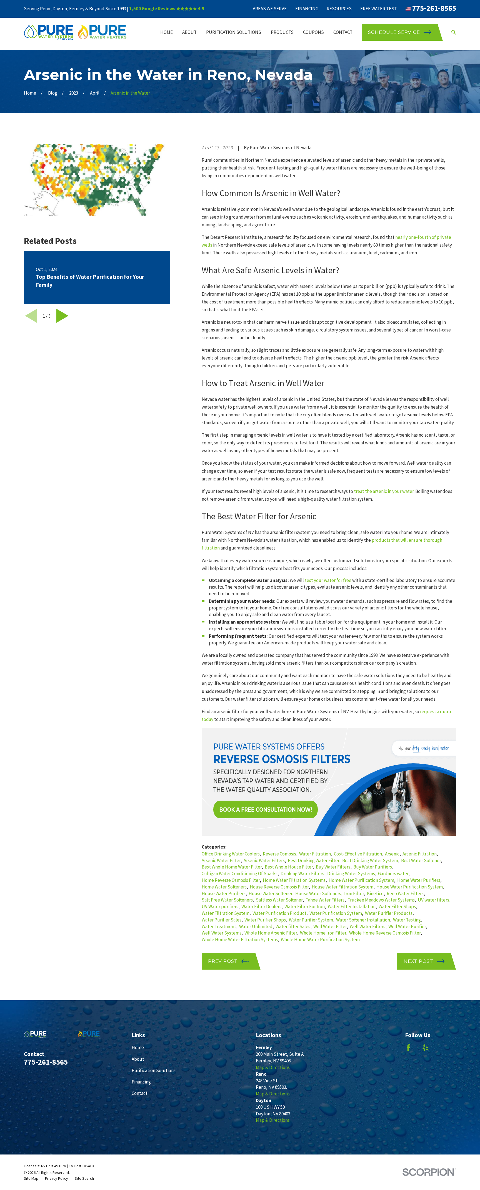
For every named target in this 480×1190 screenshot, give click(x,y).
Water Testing (407, 920)
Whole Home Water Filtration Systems (240, 939)
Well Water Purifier (407, 926)
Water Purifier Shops (265, 920)
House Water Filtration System (342, 887)
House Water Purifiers (224, 893)
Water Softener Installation (363, 920)
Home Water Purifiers (418, 880)
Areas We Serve (270, 9)
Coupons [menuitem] (313, 32)
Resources (339, 9)
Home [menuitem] (166, 32)
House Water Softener (270, 893)
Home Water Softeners (224, 887)
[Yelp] (425, 1047)
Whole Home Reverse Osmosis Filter (385, 933)
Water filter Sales (293, 926)
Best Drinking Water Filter (313, 860)
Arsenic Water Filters (264, 860)
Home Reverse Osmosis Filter (231, 880)
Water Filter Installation (352, 906)
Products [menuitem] (282, 32)
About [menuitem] (189, 32)
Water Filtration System (225, 913)
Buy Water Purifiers (372, 867)
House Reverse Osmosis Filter (279, 887)
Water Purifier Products (388, 913)
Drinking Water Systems (351, 873)
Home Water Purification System (361, 880)
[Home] (75, 32)
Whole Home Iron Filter (323, 933)
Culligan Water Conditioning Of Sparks (240, 873)
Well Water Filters (367, 926)
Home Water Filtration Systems (294, 880)
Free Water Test (378, 9)
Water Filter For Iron (304, 906)
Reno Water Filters (405, 893)
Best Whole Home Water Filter (232, 867)
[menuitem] (31, 1178)
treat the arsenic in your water (384, 491)
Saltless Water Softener (279, 900)
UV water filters (433, 900)
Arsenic (392, 854)
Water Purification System (335, 913)
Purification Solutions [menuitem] (233, 32)
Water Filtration (315, 854)
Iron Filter (354, 893)
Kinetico (375, 893)
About (138, 1059)
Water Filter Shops (397, 906)
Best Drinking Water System (370, 860)
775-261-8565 (434, 8)
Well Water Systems (221, 933)
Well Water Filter (330, 926)
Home (138, 1047)
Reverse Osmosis (279, 854)
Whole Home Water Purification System (320, 939)
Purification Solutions (154, 1070)
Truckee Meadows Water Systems (381, 900)
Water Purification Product (279, 913)
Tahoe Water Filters (325, 900)
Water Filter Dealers (261, 906)
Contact (140, 1093)
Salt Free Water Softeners (227, 900)
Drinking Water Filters (302, 873)
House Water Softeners (318, 893)
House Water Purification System (409, 887)
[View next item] (62, 316)
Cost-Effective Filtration (358, 854)
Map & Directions (273, 1067)
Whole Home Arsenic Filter (270, 933)
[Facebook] (408, 1047)
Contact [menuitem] (342, 32)
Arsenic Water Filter (221, 860)
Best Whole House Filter (289, 867)
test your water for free (328, 580)
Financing (306, 9)
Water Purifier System (311, 920)
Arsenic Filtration (419, 854)
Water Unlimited (255, 926)
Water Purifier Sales (221, 920)
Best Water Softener (421, 860)
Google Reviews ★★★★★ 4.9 (173, 9)
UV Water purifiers (220, 906)
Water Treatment (219, 926)
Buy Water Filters (333, 867)
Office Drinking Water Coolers (231, 854)
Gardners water (393, 873)
